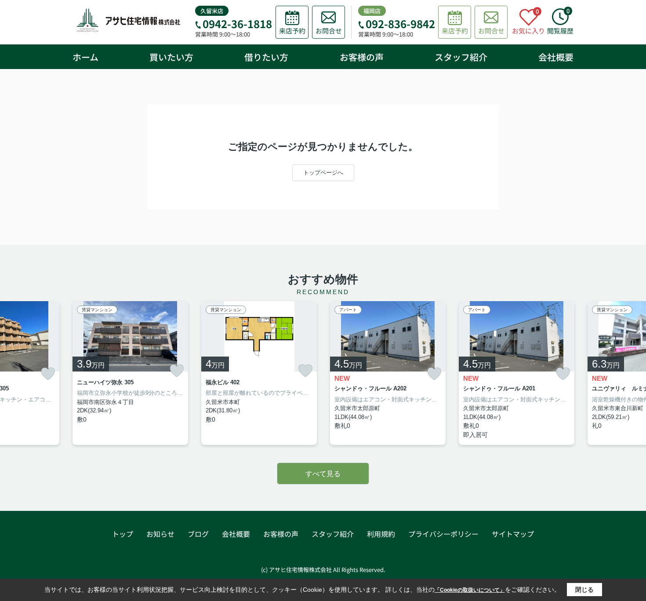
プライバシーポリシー (443, 533)
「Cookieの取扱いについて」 (470, 590)
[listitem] (130, 373)
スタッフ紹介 (461, 57)
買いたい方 (171, 57)
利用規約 (381, 533)
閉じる (584, 589)
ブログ (198, 533)
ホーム (85, 57)
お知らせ (160, 533)
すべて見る (323, 473)
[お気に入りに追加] (48, 374)
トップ (122, 533)
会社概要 (555, 57)
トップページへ (323, 172)
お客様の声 (362, 57)
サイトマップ (513, 533)
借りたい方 (266, 57)
